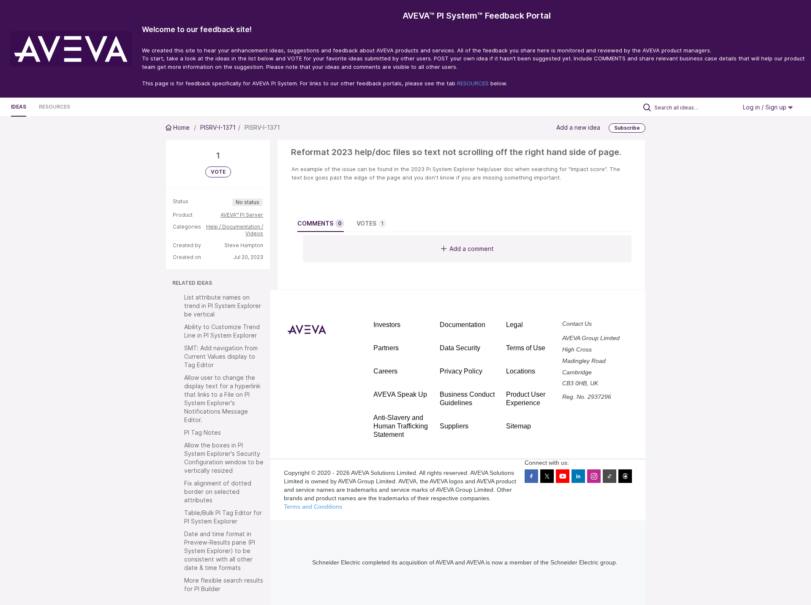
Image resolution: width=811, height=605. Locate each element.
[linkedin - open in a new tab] (578, 476)
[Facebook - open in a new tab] (531, 476)
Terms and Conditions (313, 506)
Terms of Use (525, 348)
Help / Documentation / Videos (234, 230)
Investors (386, 324)
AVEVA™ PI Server (241, 215)
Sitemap (518, 426)
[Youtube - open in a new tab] (562, 476)
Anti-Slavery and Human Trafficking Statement (400, 426)
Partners (386, 348)
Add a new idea (578, 127)
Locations (520, 371)
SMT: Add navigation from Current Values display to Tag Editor (221, 356)
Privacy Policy (461, 371)
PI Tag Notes (202, 432)
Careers (385, 371)
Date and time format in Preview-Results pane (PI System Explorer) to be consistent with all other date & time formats (219, 550)
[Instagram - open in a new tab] (594, 476)
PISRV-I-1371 (218, 127)
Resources (54, 107)
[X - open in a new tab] (547, 476)
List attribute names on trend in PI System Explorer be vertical (222, 306)
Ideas (18, 107)
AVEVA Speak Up (400, 394)
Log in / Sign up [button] (765, 107)
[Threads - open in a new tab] (625, 476)
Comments (319, 223)
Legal (514, 324)
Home (181, 127)
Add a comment (471, 248)
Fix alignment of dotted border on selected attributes (217, 492)
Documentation (462, 324)
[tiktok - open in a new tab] (609, 476)
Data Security (460, 348)
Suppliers (454, 426)
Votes (370, 223)
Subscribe (627, 128)
